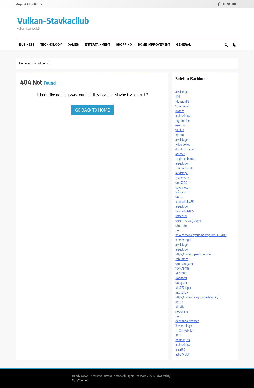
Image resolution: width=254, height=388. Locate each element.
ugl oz (179, 302)
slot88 (179, 197)
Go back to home (92, 110)
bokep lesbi (182, 187)
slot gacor (181, 278)
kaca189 (180, 350)
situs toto (181, 226)
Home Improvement (154, 44)
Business (27, 44)
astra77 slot (182, 354)
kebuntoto (181, 259)
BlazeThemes (80, 380)
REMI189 (181, 273)
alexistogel (181, 92)
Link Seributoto (184, 168)
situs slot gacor (184, 264)
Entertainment (97, 44)
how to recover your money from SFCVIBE (200, 235)
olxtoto (179, 111)
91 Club (179, 130)
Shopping (124, 44)
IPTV (178, 335)
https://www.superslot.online (193, 254)
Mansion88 (182, 101)
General (183, 44)
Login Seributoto (185, 159)
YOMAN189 (182, 268)
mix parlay (181, 292)
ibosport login (183, 326)
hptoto (179, 135)
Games (73, 44)
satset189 (181, 216)
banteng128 (182, 340)
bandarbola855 (184, 202)
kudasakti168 (183, 116)
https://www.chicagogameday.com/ (196, 297)
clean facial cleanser (187, 321)
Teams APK (182, 178)
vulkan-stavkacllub (53, 20)
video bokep (182, 144)
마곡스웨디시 (184, 331)
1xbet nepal (182, 106)
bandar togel (183, 240)
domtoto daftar (184, 149)
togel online (182, 121)
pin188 (179, 307)
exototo (180, 125)
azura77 (180, 154)
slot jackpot (194, 221)
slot (177, 230)
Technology (51, 44)
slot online (181, 311)
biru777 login (183, 288)
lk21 (177, 97)
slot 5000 (181, 183)
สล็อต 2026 (182, 192)
